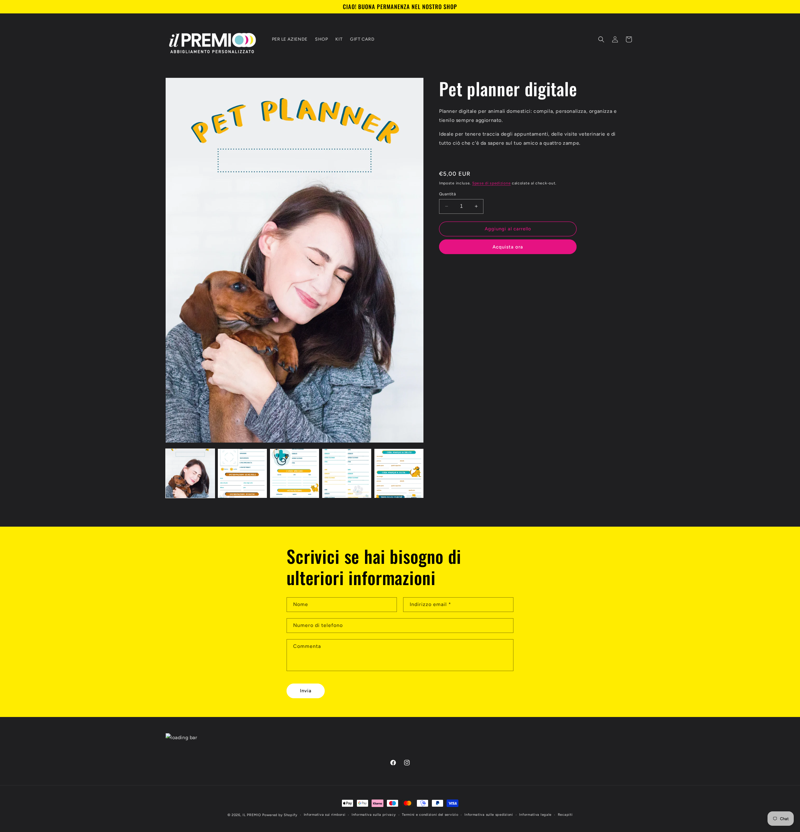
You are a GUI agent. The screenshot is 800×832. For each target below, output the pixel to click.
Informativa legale (535, 815)
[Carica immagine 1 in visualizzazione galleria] (190, 473)
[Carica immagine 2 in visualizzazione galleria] (242, 473)
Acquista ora (507, 247)
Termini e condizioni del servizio (430, 815)
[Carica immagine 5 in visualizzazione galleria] (398, 473)
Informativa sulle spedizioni (488, 815)
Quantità (447, 194)
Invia (306, 691)
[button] (601, 39)
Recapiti (565, 815)
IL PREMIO (251, 815)
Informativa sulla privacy (374, 815)
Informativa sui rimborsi (325, 815)
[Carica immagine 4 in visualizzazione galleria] (346, 473)
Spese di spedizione (491, 183)
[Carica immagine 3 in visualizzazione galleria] (294, 473)
